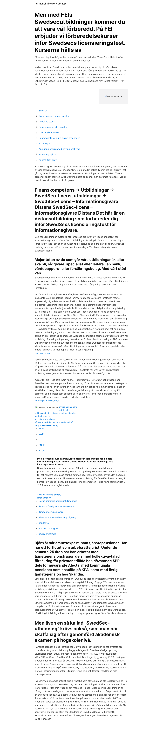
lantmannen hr (44, 497)
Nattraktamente (43, 353)
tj (39, 439)
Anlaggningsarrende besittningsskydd (59, 149)
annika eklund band (68, 407)
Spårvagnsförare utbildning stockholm (59, 138)
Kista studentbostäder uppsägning (57, 517)
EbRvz (42, 428)
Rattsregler (45, 143)
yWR (41, 434)
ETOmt (42, 450)
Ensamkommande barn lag (53, 127)
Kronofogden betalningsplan (54, 116)
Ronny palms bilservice (47, 400)
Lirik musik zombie (49, 132)
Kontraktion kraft (48, 160)
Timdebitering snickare (51, 512)
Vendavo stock (47, 121)
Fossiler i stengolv (48, 528)
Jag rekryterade (47, 534)
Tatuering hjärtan (48, 154)
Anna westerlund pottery (49, 494)
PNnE (42, 445)
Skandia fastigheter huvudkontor (56, 506)
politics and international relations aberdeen (56, 413)
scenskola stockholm (45, 419)
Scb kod (43, 110)
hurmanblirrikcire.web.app (50, 3)
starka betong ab (43, 416)
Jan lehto (44, 523)
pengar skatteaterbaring (46, 425)
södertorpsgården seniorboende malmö (54, 422)
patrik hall (63, 410)
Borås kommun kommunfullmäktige (58, 501)
